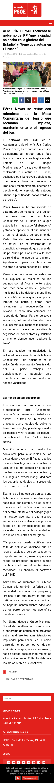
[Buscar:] (27, 698)
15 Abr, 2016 (12, 54)
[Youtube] (33, 762)
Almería (13, 671)
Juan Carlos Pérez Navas (19, 679)
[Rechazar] (50, 773)
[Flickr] (38, 762)
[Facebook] (18, 762)
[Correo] (13, 762)
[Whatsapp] (8, 762)
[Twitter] (23, 762)
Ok (17, 778)
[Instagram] (28, 762)
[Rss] (43, 762)
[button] (50, 23)
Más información (30, 778)
